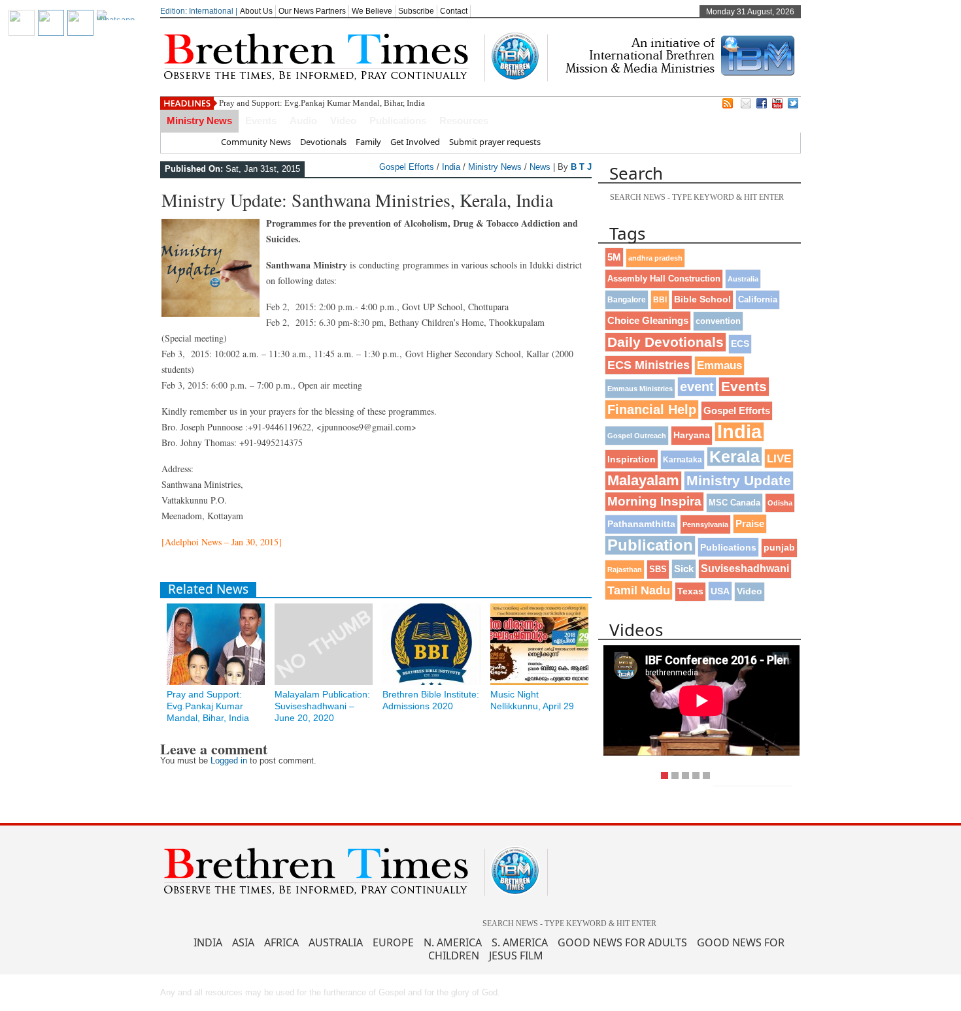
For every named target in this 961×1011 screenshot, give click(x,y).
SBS (658, 569)
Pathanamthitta (641, 524)
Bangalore (626, 299)
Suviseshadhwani (745, 568)
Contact (453, 11)
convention (718, 321)
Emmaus (719, 365)
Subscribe (416, 11)
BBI (660, 299)
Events (261, 120)
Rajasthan (624, 569)
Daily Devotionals (665, 341)
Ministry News (199, 120)
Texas (690, 591)
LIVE (779, 458)
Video (343, 120)
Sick (684, 568)
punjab (779, 548)
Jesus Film (516, 955)
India (451, 167)
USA (720, 591)
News (540, 167)
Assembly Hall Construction (663, 278)
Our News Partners (312, 11)
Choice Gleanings (647, 320)
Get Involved (415, 142)
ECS (740, 344)
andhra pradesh (655, 258)
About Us (256, 11)
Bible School (702, 299)
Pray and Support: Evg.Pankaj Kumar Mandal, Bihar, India (322, 103)
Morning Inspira (654, 501)
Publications (397, 120)
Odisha (779, 503)
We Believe (372, 11)
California (757, 299)
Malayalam (643, 480)
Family (368, 142)
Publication (650, 545)
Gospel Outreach (636, 436)
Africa (281, 942)
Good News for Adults (622, 942)
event (697, 386)
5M (614, 257)
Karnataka (682, 459)
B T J (581, 167)
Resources (463, 120)
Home (200, 142)
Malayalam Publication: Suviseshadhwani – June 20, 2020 (322, 706)
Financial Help (651, 409)
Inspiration (631, 459)
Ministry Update (738, 480)
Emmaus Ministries (640, 389)
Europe (393, 942)
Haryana (691, 435)
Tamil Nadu (638, 590)
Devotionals (323, 142)
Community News (256, 142)
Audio (303, 120)
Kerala (734, 456)
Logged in (229, 760)
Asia (243, 942)
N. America (453, 942)
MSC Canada (734, 502)
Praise (749, 524)
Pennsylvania (705, 524)
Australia (743, 279)
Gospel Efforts (406, 167)
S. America (520, 942)
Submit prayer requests (495, 142)
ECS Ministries (648, 365)
